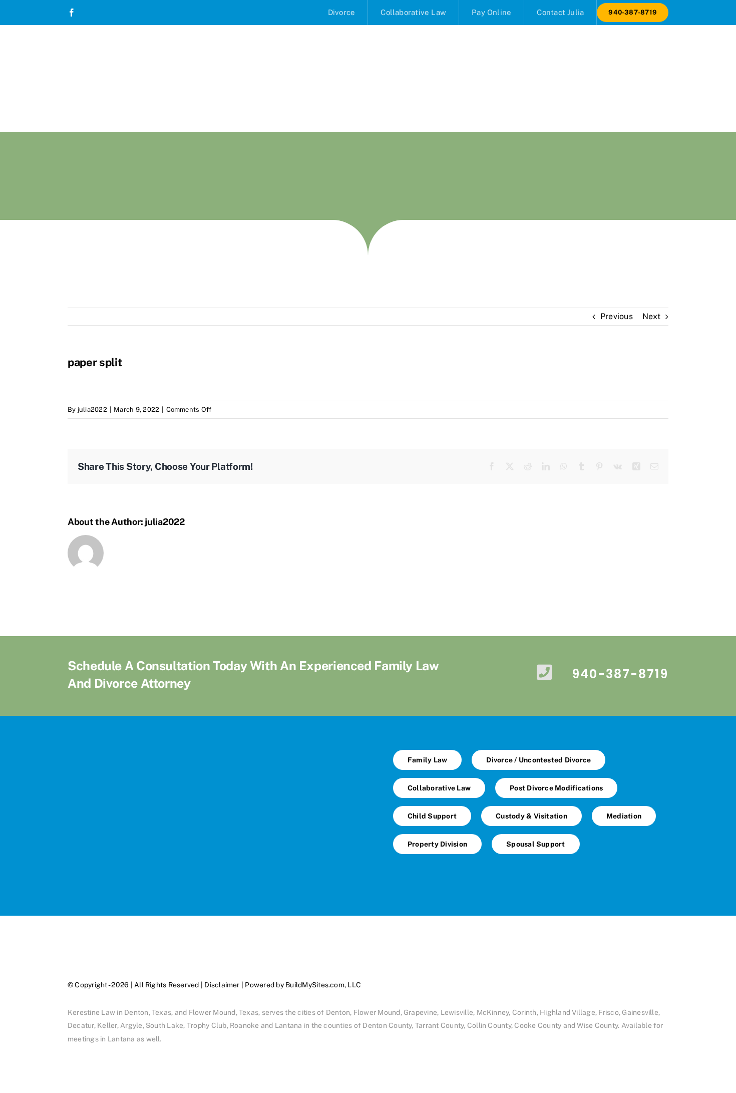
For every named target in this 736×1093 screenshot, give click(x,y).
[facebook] (72, 13)
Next (651, 316)
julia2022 (92, 409)
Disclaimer (221, 985)
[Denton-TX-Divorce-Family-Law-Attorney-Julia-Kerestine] (205, 749)
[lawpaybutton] (205, 842)
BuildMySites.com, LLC (323, 985)
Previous (616, 316)
